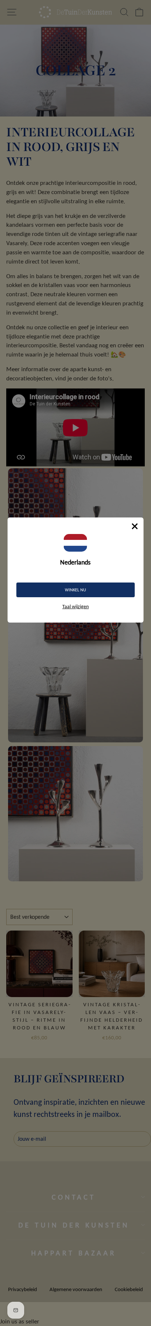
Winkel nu (75, 589)
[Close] (134, 526)
